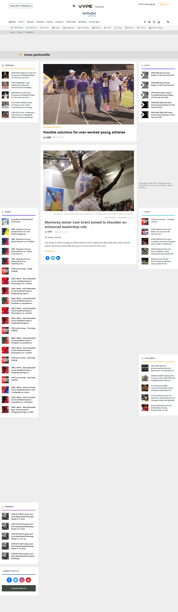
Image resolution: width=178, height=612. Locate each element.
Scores (143, 27)
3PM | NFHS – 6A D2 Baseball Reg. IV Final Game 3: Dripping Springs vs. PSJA (23, 409)
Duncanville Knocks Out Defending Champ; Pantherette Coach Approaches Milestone (161, 409)
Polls (109, 27)
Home (12, 32)
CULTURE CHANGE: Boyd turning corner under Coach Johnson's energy (21, 104)
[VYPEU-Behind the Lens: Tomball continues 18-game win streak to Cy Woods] (145, 241)
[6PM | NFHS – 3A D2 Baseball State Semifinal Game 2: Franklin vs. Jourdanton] (5, 300)
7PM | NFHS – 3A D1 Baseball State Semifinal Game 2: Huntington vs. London (23, 310)
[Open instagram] (154, 22)
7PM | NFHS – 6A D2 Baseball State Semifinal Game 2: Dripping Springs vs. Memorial (23, 322)
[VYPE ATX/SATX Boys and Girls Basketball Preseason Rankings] (5, 555)
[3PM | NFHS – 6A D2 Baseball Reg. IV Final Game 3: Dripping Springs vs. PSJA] (5, 409)
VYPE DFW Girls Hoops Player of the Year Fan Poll (162, 74)
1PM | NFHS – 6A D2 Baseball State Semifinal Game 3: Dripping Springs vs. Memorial (23, 292)
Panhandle (29, 32)
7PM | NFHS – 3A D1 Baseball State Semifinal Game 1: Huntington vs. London (23, 350)
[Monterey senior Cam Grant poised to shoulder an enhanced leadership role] (88, 180)
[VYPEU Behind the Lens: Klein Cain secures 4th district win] (145, 231)
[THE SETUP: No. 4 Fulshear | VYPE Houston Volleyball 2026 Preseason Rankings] (5, 114)
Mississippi (71, 22)
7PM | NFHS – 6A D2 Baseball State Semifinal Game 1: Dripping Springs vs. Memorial (23, 371)
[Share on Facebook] (47, 258)
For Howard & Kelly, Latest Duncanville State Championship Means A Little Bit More (162, 389)
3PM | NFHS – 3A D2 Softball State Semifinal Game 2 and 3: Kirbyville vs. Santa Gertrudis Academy (23, 391)
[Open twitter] (149, 22)
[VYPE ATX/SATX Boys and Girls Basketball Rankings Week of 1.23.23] (5, 516)
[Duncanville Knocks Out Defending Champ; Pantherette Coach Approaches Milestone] (145, 407)
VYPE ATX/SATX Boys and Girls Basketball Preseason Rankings (23, 556)
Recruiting (85, 27)
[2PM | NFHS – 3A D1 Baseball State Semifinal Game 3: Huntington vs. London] (5, 280)
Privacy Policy (144, 185)
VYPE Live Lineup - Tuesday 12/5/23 (162, 220)
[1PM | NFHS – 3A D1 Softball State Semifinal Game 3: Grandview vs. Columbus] (5, 399)
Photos (98, 27)
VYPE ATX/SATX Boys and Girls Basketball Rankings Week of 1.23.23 (22, 516)
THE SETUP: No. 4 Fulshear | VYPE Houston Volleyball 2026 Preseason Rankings (23, 114)
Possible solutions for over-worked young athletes (84, 132)
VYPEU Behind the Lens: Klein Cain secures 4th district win (161, 231)
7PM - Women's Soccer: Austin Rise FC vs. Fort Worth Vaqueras (21, 231)
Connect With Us (18, 588)
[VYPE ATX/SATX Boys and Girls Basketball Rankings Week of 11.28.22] (5, 545)
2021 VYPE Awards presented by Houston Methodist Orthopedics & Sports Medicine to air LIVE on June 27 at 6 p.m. (162, 371)
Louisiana (59, 22)
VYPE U (46, 27)
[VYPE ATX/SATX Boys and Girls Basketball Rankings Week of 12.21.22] (5, 535)
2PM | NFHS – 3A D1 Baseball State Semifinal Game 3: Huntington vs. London (23, 280)
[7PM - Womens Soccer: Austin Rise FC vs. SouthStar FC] (5, 260)
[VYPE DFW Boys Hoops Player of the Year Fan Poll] (145, 85)
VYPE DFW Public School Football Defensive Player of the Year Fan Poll (162, 95)
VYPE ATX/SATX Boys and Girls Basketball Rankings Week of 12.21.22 (22, 536)
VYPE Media (18, 27)
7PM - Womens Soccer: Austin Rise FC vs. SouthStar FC (21, 261)
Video (57, 27)
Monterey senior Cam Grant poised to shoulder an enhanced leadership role (85, 224)
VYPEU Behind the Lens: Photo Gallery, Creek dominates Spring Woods (162, 251)
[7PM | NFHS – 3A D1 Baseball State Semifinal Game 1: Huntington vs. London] (5, 349)
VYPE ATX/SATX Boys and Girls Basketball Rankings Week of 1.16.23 (22, 526)
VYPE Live (33, 27)
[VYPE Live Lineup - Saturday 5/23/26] (5, 379)
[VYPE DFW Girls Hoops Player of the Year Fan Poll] (145, 75)
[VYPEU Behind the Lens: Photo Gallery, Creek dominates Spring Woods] (145, 251)
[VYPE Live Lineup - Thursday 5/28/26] (5, 330)
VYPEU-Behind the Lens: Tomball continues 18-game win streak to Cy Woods (163, 241)
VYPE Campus (157, 27)
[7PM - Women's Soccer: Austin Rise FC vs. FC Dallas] (5, 241)
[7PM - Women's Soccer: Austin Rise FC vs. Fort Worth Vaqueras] (5, 231)
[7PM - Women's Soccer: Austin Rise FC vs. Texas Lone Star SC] (5, 251)
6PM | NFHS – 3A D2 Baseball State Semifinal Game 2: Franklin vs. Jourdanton (23, 300)
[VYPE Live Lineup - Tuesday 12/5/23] (145, 221)
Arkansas (40, 22)
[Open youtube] (159, 22)
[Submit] (168, 22)
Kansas (50, 22)
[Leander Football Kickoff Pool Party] (5, 221)
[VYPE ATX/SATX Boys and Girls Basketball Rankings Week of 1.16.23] (5, 526)
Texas (21, 22)
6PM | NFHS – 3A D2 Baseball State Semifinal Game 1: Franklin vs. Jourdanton (23, 340)
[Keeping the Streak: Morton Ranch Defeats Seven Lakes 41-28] (145, 261)
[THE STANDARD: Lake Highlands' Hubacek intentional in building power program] (5, 84)
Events (131, 27)
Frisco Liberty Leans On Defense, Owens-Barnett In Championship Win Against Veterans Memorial (163, 399)
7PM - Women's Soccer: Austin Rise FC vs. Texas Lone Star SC (21, 251)
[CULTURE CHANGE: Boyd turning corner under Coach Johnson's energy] (5, 104)
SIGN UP (163, 4)
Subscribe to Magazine (20, 5)
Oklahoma (82, 22)
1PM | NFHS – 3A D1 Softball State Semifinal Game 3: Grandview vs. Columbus (23, 399)
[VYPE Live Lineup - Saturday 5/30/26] (5, 359)
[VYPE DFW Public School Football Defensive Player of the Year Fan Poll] (145, 94)
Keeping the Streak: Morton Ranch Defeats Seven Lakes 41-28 (161, 261)
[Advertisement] (89, 39)
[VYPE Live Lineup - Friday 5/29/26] (5, 270)
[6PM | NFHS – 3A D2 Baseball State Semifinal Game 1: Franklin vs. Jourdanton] (5, 340)
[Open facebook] (145, 22)
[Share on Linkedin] (58, 258)
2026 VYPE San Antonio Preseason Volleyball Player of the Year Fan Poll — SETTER (23, 96)
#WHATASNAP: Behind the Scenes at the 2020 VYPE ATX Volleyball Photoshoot (163, 378)
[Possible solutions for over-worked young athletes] (88, 94)
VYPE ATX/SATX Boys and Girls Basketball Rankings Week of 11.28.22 (22, 546)
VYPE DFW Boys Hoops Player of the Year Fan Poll (162, 84)
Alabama (30, 22)
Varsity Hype (94, 22)
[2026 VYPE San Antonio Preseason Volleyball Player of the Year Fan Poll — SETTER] (5, 94)
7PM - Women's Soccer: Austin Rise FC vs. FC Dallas (22, 240)
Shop (120, 27)
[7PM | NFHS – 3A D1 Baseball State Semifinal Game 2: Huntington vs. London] (5, 310)
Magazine (70, 27)
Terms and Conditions (158, 185)
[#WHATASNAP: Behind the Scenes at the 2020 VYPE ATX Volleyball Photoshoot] (145, 378)
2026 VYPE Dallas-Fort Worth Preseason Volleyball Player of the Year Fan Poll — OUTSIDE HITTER (23, 76)
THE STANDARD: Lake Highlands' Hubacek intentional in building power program (21, 86)
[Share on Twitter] (53, 258)
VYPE (48, 137)
